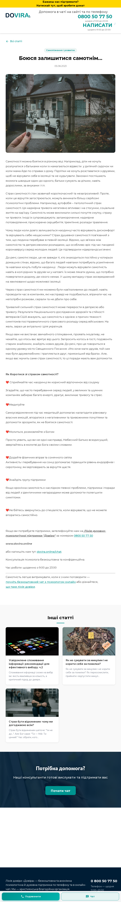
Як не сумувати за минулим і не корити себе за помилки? (87, 662)
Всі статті (16, 41)
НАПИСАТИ (97, 25)
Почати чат (60, 791)
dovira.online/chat (49, 551)
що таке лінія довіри (20, 586)
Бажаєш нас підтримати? (61, 3)
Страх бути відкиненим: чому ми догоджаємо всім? (31, 723)
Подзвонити (33, 896)
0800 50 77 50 (95, 17)
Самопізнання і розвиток (60, 50)
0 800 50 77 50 (104, 881)
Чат (92, 896)
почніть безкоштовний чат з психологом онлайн (41, 581)
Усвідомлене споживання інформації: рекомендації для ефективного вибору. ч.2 (29, 664)
